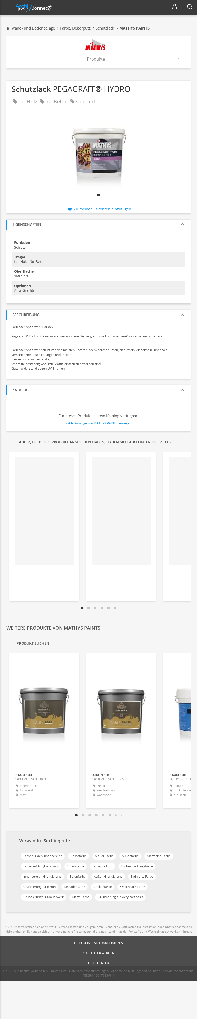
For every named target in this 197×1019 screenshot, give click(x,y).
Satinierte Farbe (142, 876)
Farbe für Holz (102, 866)
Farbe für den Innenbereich (42, 856)
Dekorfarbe (78, 856)
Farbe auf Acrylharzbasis (41, 866)
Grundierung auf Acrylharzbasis (120, 897)
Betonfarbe (78, 876)
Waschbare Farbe (132, 887)
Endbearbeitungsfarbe (137, 866)
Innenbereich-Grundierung (42, 876)
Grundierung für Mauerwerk (43, 897)
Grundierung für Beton (39, 887)
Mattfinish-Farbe (159, 856)
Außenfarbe (130, 856)
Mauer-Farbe (104, 856)
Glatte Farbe (81, 897)
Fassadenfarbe (74, 887)
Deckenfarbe (102, 887)
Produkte (96, 59)
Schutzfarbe (75, 866)
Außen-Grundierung (108, 876)
